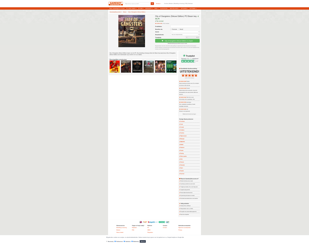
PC (148, 227)
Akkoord (143, 241)
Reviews (190, 3)
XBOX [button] (156, 8)
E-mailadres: (158, 26)
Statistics (128, 241)
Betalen (171, 3)
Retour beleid (119, 232)
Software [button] (193, 8)
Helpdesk (134, 227)
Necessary (111, 241)
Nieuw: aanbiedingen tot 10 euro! (117, 8)
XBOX (148, 230)
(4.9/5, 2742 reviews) (189, 78)
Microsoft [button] (148, 8)
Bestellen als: (159, 29)
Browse (158, 3)
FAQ (186, 3)
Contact (166, 3)
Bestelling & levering (179, 3)
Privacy (180, 230)
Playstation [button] (163, 8)
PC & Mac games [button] (131, 8)
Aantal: (157, 32)
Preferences (119, 241)
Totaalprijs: (158, 37)
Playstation (150, 232)
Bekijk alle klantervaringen (189, 114)
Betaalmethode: (159, 34)
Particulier (174, 29)
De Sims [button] (140, 8)
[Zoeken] (152, 3)
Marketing (136, 241)
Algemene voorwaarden (184, 227)
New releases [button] (174, 8)
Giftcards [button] (184, 8)
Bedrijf (181, 29)
